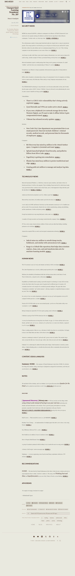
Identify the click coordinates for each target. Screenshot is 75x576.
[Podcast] (53, 536)
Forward (30, 505)
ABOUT (58, 524)
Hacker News (43, 503)
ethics (65, 517)
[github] (49, 536)
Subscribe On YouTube (52, 509)
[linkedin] (42, 536)
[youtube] (38, 536)
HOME (33, 524)
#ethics (16, 30)
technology (59, 520)
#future (7, 32)
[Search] (66, 1)
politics (48, 520)
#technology (15, 34)
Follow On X (42, 509)
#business (16, 29)
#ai (8, 29)
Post (29, 503)
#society (16, 32)
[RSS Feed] (57, 536)
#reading (11, 29)
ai (41, 517)
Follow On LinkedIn (64, 509)
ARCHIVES (49, 524)
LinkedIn (35, 503)
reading (46, 517)
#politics (12, 32)
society (53, 520)
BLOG (40, 524)
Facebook (59, 503)
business (52, 517)
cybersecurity (59, 517)
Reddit (52, 503)
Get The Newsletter (33, 509)
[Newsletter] (34, 536)
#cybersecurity (11, 30)
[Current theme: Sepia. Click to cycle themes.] (60, 541)
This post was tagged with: (31, 517)
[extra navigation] (69, 1)
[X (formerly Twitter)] (46, 536)
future (42, 520)
